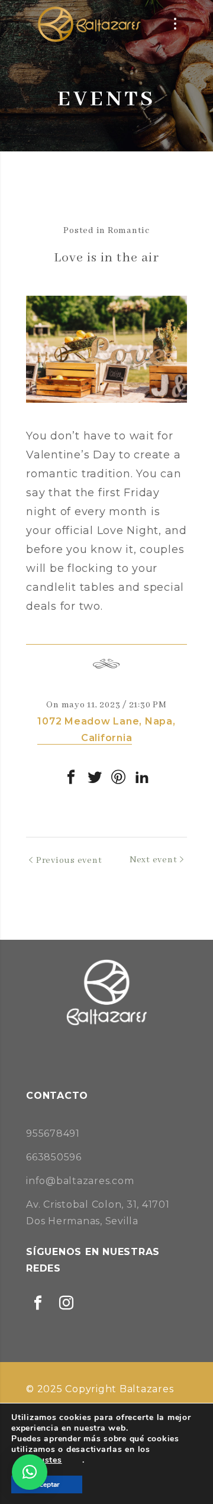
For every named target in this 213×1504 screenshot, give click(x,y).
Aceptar (47, 1484)
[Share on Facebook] (71, 777)
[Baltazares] (88, 23)
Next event (154, 860)
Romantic (129, 230)
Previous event (69, 860)
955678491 (53, 1133)
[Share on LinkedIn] (142, 777)
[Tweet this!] (94, 777)
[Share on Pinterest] (118, 777)
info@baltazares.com (80, 1180)
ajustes (46, 1460)
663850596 (54, 1157)
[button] (29, 1472)
